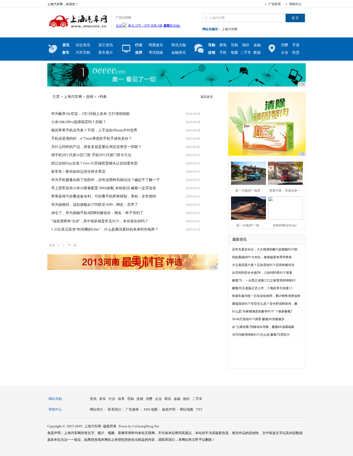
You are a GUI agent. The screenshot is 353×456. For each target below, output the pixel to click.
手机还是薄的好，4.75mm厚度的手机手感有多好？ (91, 138)
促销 (89, 97)
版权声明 (168, 409)
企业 (284, 52)
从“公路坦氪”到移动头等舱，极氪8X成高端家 (263, 327)
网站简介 (96, 409)
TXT (199, 409)
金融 (257, 45)
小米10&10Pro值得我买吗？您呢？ (78, 122)
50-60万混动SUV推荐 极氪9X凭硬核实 (258, 319)
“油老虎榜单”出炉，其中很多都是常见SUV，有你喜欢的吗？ (99, 221)
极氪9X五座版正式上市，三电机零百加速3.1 (262, 288)
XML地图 (150, 409)
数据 (257, 52)
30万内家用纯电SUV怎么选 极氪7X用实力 (261, 334)
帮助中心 (295, 4)
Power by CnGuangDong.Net (139, 426)
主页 (56, 97)
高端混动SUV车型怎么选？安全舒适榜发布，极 (264, 303)
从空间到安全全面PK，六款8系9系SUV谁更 (262, 272)
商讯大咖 (178, 45)
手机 (223, 52)
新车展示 (105, 52)
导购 (234, 45)
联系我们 (114, 409)
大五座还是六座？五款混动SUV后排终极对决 (263, 265)
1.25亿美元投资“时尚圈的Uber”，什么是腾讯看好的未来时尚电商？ (104, 229)
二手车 (245, 52)
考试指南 (156, 52)
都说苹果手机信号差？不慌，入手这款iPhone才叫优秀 (94, 130)
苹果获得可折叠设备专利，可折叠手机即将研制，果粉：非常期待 (103, 196)
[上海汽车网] (78, 29)
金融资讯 (178, 52)
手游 (296, 45)
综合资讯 (83, 45)
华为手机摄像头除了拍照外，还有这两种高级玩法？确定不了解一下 (105, 180)
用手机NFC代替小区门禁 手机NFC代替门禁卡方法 (91, 155)
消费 (284, 45)
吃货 (296, 52)
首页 (52, 245)
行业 (112, 399)
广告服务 (132, 409)
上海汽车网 (229, 29)
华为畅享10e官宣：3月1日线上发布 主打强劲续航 (90, 114)
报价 (245, 45)
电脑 (234, 52)
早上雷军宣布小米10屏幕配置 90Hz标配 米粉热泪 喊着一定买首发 (103, 188)
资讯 (93, 399)
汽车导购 (83, 52)
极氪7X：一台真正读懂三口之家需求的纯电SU (264, 280)
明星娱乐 (156, 45)
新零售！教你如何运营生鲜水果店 (78, 172)
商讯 (167, 399)
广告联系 (274, 4)
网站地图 (186, 409)
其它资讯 (105, 45)
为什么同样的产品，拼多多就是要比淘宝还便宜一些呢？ (96, 147)
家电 (223, 45)
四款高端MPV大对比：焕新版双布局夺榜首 (262, 257)
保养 (121, 399)
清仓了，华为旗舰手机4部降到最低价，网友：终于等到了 (97, 213)
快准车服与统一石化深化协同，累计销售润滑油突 (266, 296)
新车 (102, 399)
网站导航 (55, 399)
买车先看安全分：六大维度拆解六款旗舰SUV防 (264, 249)
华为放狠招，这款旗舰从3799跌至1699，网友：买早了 (94, 205)
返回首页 (207, 97)
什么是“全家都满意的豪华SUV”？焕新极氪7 (262, 311)
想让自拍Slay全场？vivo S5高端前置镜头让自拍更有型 (94, 163)
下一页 (72, 245)
